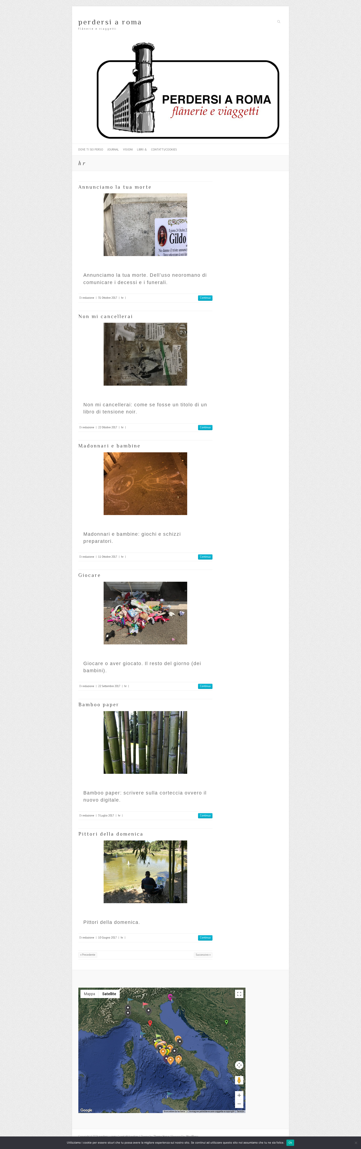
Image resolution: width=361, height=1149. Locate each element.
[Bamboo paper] (145, 742)
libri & (142, 149)
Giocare (89, 575)
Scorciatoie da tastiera (174, 1111)
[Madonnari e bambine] (145, 483)
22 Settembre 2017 (109, 686)
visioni (128, 149)
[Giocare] (145, 613)
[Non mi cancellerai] (145, 354)
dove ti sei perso (90, 149)
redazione (88, 298)
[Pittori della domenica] (145, 871)
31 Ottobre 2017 (107, 298)
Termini (240, 1111)
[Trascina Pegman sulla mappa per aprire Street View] (239, 1080)
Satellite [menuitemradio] (109, 994)
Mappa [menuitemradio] (89, 994)
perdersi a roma (110, 22)
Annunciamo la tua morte (115, 187)
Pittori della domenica (111, 834)
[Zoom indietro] (239, 1104)
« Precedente (87, 954)
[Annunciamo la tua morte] (145, 224)
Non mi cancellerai (105, 316)
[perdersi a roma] (180, 43)
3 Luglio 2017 (106, 815)
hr (122, 298)
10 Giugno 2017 (107, 937)
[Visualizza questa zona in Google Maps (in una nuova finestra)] (86, 1110)
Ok (290, 1142)
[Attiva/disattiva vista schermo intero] (239, 994)
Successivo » (203, 954)
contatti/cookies (164, 149)
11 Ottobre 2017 (107, 557)
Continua (205, 298)
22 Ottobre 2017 (107, 427)
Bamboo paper (98, 704)
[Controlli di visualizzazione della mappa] (239, 1065)
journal (113, 149)
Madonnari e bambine (109, 446)
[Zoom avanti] (239, 1095)
